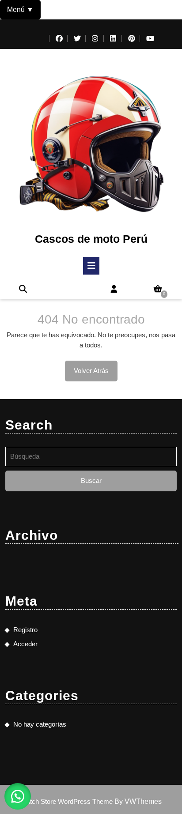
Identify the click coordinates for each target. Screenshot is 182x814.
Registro (25, 629)
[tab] (91, 266)
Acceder (25, 644)
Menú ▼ (20, 9)
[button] (17, 796)
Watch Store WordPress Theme (67, 801)
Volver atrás (96, 373)
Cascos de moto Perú (91, 239)
